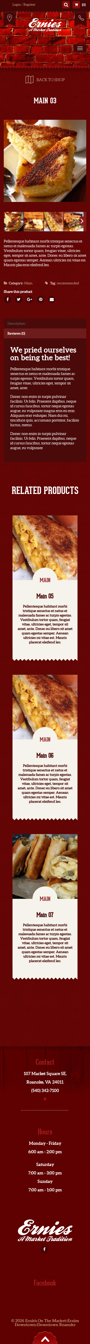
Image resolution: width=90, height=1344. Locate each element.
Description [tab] (17, 323)
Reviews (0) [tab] (16, 333)
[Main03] (45, 161)
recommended (68, 283)
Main (28, 283)
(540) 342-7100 (80, 19)
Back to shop (50, 79)
